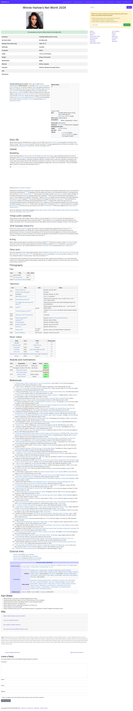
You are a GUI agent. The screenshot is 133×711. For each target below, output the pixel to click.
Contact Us (30, 708)
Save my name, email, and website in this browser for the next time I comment (23, 697)
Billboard (68, 525)
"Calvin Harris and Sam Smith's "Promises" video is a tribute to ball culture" (35, 531)
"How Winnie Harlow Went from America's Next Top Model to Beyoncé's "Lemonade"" (54, 528)
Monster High (21, 245)
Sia (40, 345)
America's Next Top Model (31, 156)
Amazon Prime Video (18, 97)
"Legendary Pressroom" (22, 518)
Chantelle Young (34, 588)
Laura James (50, 575)
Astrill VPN (92, 41)
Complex (19, 199)
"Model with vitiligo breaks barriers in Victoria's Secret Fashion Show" (47, 391)
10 (35, 565)
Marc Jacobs (43, 210)
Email (3, 685)
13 (41, 565)
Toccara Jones (64, 580)
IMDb (24, 556)
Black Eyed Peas (14, 254)
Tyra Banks (44, 156)
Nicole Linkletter (66, 570)
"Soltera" (16, 356)
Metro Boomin (34, 354)
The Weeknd (44, 354)
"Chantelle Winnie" (37, 445)
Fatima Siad (25, 204)
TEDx (54, 220)
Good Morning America (22, 299)
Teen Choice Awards (21, 370)
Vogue (17, 307)
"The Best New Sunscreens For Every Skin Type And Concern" (41, 495)
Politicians (118, 2)
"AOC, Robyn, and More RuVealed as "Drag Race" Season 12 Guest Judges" (53, 513)
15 (46, 565)
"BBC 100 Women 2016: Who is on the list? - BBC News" (30, 456)
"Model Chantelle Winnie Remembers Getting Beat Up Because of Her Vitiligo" (36, 441)
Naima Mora (58, 570)
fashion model (38, 85)
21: (34, 567)
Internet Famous (89, 2)
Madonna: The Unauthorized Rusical (58, 318)
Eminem (50, 252)
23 (49, 567)
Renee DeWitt (33, 583)
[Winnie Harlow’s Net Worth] (34, 20)
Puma (14, 211)
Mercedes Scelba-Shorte (44, 580)
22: (44, 567)
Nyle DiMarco (73, 575)
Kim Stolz (32, 582)
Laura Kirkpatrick (51, 585)
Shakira (37, 356)
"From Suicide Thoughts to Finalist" (52, 398)
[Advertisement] (55, 20)
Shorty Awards (21, 376)
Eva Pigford (51, 570)
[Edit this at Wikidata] (28, 554)
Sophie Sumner (42, 575)
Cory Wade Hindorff (64, 587)
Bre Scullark (72, 580)
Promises (73, 252)
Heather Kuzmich (42, 583)
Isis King (73, 583)
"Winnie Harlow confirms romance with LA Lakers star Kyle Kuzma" (33, 383)
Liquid (113, 34)
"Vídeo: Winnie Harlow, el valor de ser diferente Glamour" (31, 430)
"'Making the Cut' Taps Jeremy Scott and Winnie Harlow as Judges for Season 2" (37, 395)
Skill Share (92, 33)
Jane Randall (60, 585)
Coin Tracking (115, 31)
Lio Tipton (58, 583)
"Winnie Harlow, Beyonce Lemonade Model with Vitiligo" (30, 491)
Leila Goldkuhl (55, 587)
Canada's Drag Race (21, 324)
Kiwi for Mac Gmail (95, 36)
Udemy (91, 31)
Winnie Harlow (17, 556)
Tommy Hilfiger (51, 210)
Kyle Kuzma (61, 124)
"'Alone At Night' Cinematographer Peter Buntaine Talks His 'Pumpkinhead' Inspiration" (38, 478)
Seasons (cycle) (15, 566)
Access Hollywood (20, 290)
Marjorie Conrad (65, 583)
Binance (114, 33)
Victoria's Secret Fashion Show (29, 94)
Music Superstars (99, 2)
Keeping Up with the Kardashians (24, 315)
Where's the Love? (24, 254)
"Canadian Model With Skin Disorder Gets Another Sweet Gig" (32, 418)
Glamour (47, 197)
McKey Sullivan (35, 573)
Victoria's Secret (25, 211)
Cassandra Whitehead (42, 582)
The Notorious (127, 2)
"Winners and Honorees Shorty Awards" (26, 548)
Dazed (73, 426)
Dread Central (65, 478)
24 (52, 567)
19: (72, 565)
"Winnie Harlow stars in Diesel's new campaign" (48, 426)
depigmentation (23, 145)
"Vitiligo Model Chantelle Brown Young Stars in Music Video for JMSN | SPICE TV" (37, 485)
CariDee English (43, 572)
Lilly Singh (75, 254)
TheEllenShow (56, 510)
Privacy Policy (44, 708)
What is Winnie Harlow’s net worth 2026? (14, 616)
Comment (4, 661)
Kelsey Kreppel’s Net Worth (12, 652)
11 (37, 565)
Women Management (67, 134)
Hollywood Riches (78, 2)
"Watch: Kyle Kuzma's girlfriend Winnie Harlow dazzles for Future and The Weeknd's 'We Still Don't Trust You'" (44, 538)
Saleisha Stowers (62, 572)
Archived (61, 383)
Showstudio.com (58, 194)
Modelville (23, 592)
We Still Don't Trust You (16, 354)
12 (39, 565)
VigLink (114, 39)
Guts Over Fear (58, 252)
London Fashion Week (25, 194)
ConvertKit (115, 38)
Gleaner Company (26, 400)
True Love (16, 351)
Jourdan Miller (58, 575)
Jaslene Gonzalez (52, 572)
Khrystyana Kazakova (45, 588)
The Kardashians (20, 322)
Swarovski (14, 205)
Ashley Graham (53, 310)
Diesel (24, 195)
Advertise (36, 708)
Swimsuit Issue (31, 559)
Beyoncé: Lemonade (18, 92)
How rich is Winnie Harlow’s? (10, 620)
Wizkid (37, 351)
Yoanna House (43, 570)
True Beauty (43, 592)
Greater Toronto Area (53, 142)
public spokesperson (15, 87)
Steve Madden (75, 210)
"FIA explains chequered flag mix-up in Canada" (50, 471)
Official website (18, 554)
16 (48, 565)
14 (43, 565)
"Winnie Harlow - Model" (22, 425)
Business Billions (67, 2)
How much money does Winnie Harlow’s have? (15, 629)
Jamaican (26, 144)
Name (3, 679)
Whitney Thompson (73, 572)
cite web (62, 515)
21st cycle (22, 157)
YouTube (53, 218)
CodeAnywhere (94, 38)
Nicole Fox (52, 573)
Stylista (33, 592)
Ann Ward (66, 573)
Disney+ (18, 100)
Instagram (51, 156)
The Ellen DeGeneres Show (23, 311)
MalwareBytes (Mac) (95, 43)
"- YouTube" (19, 505)
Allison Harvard (34, 585)
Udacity (92, 34)
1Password (92, 39)
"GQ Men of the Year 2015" (23, 468)
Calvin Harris (66, 252)
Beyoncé (36, 90)
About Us (23, 708)
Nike (11, 211)
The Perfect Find (70, 242)
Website (3, 691)
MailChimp (114, 36)
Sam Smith (42, 349)
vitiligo (34, 87)
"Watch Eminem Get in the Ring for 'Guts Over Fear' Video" (31, 488)
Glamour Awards (21, 374)
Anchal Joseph (70, 582)
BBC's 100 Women (46, 205)
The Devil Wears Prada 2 (19, 279)
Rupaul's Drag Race (21, 318)
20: (25, 567)
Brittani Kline (72, 573)
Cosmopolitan (59, 199)
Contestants (16, 579)
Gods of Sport (110, 2)
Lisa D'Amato (33, 575)
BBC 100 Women (19, 95)
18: (61, 565)
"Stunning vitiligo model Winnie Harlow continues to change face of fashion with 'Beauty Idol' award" (42, 545)
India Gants (33, 577)
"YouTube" (18, 451)
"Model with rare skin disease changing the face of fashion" (51, 405)
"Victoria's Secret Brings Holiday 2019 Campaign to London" (32, 465)
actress (45, 85)
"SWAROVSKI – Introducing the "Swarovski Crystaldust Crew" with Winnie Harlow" (37, 453)
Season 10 (46, 296)
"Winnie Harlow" (20, 386)
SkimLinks (114, 41)
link (26, 516)
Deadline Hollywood (28, 476)
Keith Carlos (66, 575)
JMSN (39, 252)
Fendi (38, 210)
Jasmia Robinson (45, 587)
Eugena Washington (60, 582)
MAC (17, 211)
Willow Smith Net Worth (77, 652)
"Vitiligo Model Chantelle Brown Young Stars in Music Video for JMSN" (34, 521)
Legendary (18, 320)
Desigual (68, 190)
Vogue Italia (13, 200)
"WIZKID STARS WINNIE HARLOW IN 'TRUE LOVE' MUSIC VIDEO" (33, 535)
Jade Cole (51, 582)
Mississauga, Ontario (63, 116)
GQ (63, 222)
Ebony (41, 202)
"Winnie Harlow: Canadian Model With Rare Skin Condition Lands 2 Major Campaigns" (39, 415)
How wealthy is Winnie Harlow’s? (12, 624)
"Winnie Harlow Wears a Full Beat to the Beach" (28, 498)
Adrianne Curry (34, 570)
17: (53, 565)
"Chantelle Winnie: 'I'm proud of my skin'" (45, 401)
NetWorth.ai (5, 2)
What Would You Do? (21, 296)
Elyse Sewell (33, 580)
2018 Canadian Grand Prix (20, 228)
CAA (63, 132)
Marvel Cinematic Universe (27, 99)
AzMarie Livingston (35, 587)
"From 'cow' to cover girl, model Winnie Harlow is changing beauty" (33, 388)
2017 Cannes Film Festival (24, 187)
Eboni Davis (67, 585)
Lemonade (58, 254)
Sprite (57, 204)
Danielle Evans (34, 572)
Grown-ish (56, 244)
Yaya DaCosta (55, 580)
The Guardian (53, 535)
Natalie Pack (42, 585)
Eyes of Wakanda (66, 245)
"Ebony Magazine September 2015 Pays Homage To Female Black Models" (35, 448)
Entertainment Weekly (41, 483)
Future (28, 354)
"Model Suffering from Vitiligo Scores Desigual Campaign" (46, 421)
